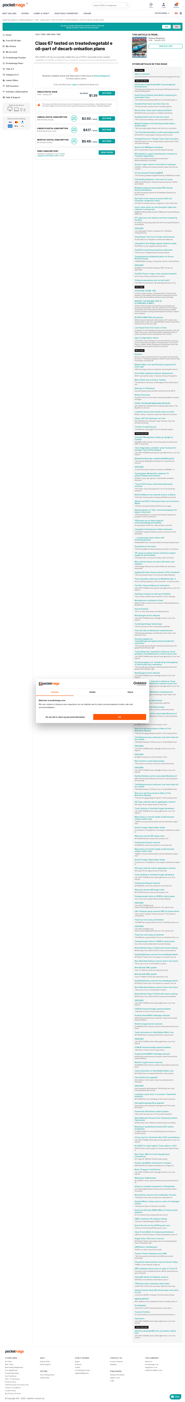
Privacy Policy (10, 1382)
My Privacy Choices (13, 1393)
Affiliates (113, 1364)
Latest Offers (12, 80)
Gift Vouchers (12, 86)
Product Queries (116, 1361)
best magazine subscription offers (51, 155)
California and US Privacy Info (17, 1385)
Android (78, 1364)
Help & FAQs (45, 1361)
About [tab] (130, 692)
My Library (11, 46)
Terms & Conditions (13, 1388)
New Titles (9, 1364)
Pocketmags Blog (12, 1373)
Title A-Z (10, 69)
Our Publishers (11, 1376)
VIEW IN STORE (165, 46)
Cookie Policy (10, 1391)
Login (73, 84)
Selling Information (117, 1375)
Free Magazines (11, 1370)
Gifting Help (44, 1378)
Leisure (87, 13)
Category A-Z (12, 74)
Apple (77, 1361)
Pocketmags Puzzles (16, 57)
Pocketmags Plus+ (15, 63)
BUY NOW (106, 93)
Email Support (45, 1364)
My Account (11, 52)
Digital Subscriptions (10, 20)
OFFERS (25, 13)
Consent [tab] (55, 692)
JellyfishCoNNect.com (153, 1370)
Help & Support (13, 97)
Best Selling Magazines (14, 1367)
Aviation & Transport (66, 13)
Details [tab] (92, 692)
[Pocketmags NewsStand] (15, 5)
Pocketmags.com (151, 1364)
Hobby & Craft (41, 13)
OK (119, 717)
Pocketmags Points (82, 1370)
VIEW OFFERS (107, 152)
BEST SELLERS (9, 13)
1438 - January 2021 (42, 20)
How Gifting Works (47, 1375)
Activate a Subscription (17, 91)
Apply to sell (115, 1378)
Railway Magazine (26, 20)
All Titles (8, 1361)
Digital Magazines (82, 1373)
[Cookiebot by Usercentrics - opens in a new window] (135, 684)
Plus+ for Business (12, 1379)
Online (77, 1367)
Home (8, 35)
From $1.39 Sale (13, 40)
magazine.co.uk (151, 1367)
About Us (148, 1361)
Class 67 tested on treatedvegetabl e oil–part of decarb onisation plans (77, 20)
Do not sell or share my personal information (65, 717)
